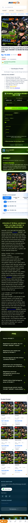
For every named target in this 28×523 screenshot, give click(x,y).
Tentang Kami (4, 503)
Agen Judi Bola (21, 13)
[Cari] (3, 7)
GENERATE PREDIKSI (16, 108)
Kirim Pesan (8, 489)
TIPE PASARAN (19, 98)
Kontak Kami (4, 506)
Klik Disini (17, 88)
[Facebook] (2, 496)
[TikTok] (9, 496)
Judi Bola (11, 10)
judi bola (9, 277)
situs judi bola (11, 309)
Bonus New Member (7, 198)
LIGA (6, 98)
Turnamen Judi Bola (16, 198)
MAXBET (4, 10)
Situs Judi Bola (20, 10)
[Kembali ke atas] (25, 512)
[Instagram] (6, 496)
